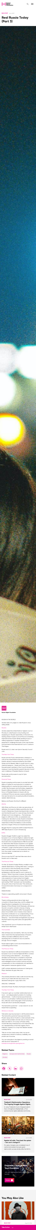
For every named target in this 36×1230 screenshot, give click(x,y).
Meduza (4, 973)
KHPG (3, 833)
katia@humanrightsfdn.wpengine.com (13, 1043)
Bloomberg (5, 897)
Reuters (4, 728)
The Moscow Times (7, 861)
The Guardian (6, 929)
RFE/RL (4, 804)
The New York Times (8, 754)
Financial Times (6, 779)
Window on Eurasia (7, 1011)
